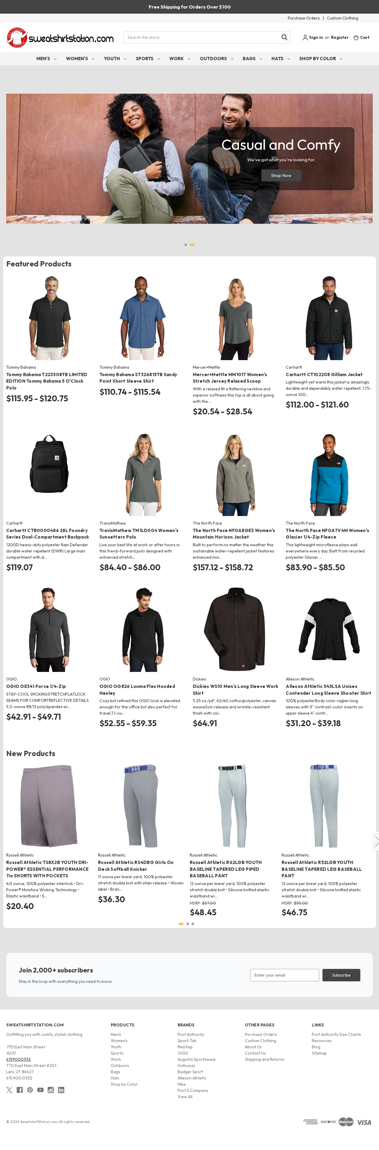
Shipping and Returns (264, 1059)
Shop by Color (318, 58)
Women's (77, 58)
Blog (316, 1047)
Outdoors (214, 58)
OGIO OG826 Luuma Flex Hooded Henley (137, 689)
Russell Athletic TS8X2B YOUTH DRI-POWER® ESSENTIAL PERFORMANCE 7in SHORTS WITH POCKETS (47, 869)
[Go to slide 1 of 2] (185, 245)
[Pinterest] (30, 1090)
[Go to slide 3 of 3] (193, 924)
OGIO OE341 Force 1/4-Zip (36, 686)
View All (185, 1096)
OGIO (183, 1053)
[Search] (284, 37)
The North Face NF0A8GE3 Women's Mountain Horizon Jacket (234, 534)
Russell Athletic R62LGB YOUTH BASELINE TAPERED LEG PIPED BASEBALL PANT (226, 869)
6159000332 (18, 1059)
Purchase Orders (304, 18)
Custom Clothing (342, 18)
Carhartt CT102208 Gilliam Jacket (324, 374)
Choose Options (49, 322)
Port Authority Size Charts (336, 1034)
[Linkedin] (61, 1090)
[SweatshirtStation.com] (60, 37)
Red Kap (185, 1047)
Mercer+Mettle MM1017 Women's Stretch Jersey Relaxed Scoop (230, 378)
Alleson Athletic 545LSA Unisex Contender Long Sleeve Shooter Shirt (328, 689)
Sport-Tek (187, 1040)
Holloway (186, 1065)
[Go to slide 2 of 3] (188, 924)
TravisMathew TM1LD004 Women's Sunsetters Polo (139, 534)
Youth (112, 58)
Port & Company (193, 1090)
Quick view (44, 312)
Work (177, 58)
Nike (182, 1084)
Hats (278, 58)
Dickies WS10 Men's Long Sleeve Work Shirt (235, 689)
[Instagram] (51, 1090)
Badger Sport (190, 1071)
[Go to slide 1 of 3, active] (181, 924)
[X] (9, 1090)
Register (340, 37)
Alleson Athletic (192, 1078)
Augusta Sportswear (197, 1059)
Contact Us (255, 1053)
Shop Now (281, 175)
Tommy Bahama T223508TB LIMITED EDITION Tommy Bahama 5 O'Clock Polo (47, 381)
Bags (249, 58)
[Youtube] (40, 1090)
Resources (322, 1040)
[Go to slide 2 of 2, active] (192, 245)
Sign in (315, 37)
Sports (145, 58)
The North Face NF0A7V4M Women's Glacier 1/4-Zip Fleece (327, 534)
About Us (253, 1047)
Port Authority (191, 1034)
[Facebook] (20, 1090)
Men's (43, 58)
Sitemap (319, 1053)
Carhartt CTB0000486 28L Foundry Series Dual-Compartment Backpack (47, 534)
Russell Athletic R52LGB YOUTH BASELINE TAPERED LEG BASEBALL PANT (322, 869)
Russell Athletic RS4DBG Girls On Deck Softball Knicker (136, 866)
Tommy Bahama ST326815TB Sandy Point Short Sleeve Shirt (138, 378)
